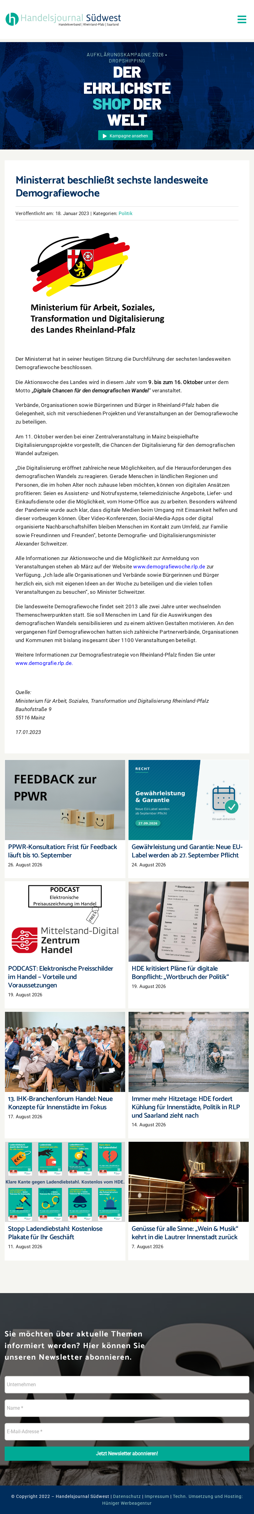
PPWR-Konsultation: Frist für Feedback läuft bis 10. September (65, 791)
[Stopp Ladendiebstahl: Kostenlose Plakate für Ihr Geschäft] (65, 1182)
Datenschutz (127, 1496)
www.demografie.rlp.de (43, 663)
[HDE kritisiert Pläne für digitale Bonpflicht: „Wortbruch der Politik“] (189, 922)
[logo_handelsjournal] (63, 13)
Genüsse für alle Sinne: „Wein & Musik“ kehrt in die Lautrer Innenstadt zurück (189, 1173)
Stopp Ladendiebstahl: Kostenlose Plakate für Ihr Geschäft (65, 1173)
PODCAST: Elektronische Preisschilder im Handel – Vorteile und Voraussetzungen (65, 913)
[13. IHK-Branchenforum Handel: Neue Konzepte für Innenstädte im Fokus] (65, 1052)
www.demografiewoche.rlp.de (169, 566)
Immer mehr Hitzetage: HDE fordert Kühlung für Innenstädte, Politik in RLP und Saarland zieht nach (189, 1040)
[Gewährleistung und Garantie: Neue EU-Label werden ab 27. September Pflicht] (189, 800)
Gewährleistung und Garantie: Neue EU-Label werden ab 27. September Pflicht (189, 791)
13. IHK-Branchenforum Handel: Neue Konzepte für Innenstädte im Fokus (65, 1043)
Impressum (157, 1496)
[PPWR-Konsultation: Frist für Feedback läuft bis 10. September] (65, 800)
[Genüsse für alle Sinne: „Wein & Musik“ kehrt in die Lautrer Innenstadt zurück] (189, 1182)
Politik (125, 213)
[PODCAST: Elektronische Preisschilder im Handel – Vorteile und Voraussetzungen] (65, 922)
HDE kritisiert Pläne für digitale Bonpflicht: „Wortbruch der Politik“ (189, 913)
